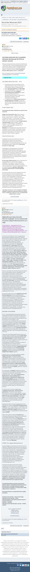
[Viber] (24, 38)
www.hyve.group (15, 513)
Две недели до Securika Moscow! (9, 534)
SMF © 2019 (12, 567)
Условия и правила (15, 563)
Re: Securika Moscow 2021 (7, 212)
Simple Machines (17, 567)
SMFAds (12, 570)
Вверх (2, 528)
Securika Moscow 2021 (7, 49)
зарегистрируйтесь (23, 2)
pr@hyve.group (14, 510)
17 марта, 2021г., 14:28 (7, 50)
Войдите (14, 2)
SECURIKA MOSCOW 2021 (9, 32)
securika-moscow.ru (14, 515)
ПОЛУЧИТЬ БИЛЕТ (15, 196)
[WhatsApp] (28, 38)
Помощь (8, 563)
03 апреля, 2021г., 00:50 (6, 214)
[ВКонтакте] (26, 38)
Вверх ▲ (21, 563)
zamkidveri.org (20, 200)
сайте (16, 479)
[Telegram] (22, 38)
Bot (4, 44)
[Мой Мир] (20, 38)
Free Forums (17, 570)
